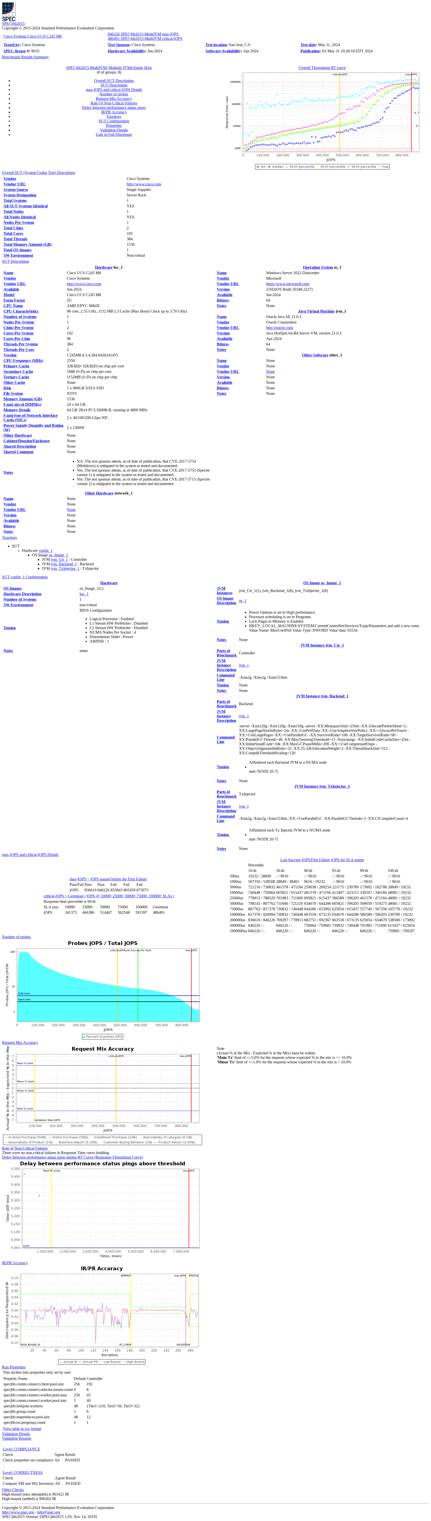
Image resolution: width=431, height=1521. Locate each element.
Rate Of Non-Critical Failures (114, 103)
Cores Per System (18, 333)
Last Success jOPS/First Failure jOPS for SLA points (322, 860)
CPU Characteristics (20, 311)
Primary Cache (16, 366)
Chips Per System (18, 328)
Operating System (318, 267)
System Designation (19, 195)
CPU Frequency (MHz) (23, 360)
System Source (15, 189)
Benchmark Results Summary (25, 57)
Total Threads (15, 239)
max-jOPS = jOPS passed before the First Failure (108, 879)
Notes (8, 472)
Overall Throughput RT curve (322, 68)
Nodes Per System (18, 222)
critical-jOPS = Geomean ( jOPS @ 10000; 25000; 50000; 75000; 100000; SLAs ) (109, 896)
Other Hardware (17, 435)
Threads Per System (20, 344)
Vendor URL (14, 184)
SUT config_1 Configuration (25, 577)
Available (11, 289)
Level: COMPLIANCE (21, 1449)
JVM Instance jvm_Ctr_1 (322, 645)
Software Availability (223, 51)
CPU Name (13, 306)
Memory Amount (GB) (22, 399)
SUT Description (114, 85)
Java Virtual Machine (316, 311)
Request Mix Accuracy (114, 98)
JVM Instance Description (226, 665)
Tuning (9, 628)
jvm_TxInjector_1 (65, 568)
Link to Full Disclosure (114, 134)
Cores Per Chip (16, 339)
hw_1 (84, 594)
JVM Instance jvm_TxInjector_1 (322, 786)
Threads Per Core (18, 349)
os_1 (242, 600)
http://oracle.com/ (279, 328)
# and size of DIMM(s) (22, 404)
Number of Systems (19, 317)
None (71, 509)
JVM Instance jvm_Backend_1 (322, 696)
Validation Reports (16, 1438)
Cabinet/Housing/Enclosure (26, 441)
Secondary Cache (18, 371)
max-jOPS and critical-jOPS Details (114, 89)
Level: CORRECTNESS (23, 1472)
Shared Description (19, 446)
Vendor (9, 178)
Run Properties (13, 1367)
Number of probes (114, 94)
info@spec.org (48, 1512)
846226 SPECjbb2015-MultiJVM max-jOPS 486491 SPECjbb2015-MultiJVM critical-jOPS (145, 36)
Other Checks (13, 1490)
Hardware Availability (126, 51)
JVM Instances (224, 590)
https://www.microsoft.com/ (288, 284)
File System (13, 393)
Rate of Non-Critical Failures (25, 1148)
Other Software (315, 355)
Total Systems (15, 200)
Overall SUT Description (114, 81)
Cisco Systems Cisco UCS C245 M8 (32, 36)
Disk (7, 388)
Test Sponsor (119, 45)
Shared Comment (18, 452)
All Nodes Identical (19, 217)
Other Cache (14, 382)
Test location (216, 45)
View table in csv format (22, 1429)
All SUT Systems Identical (25, 206)
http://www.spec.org (18, 1512)
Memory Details (16, 410)
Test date (308, 45)
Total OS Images (17, 250)
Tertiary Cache (16, 377)
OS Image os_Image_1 (322, 583)
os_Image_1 (58, 555)
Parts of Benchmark (227, 653)
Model (8, 295)
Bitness (9, 526)
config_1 (46, 550)
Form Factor (14, 300)
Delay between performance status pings (114, 107)
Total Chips (13, 228)
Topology (113, 116)
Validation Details (114, 130)
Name (8, 273)
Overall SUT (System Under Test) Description (38, 172)
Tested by (11, 45)
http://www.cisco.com (144, 184)
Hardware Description (22, 594)
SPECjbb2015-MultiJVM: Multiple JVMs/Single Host (109, 68)
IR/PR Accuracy (114, 112)
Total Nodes (13, 211)
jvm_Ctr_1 (59, 559)
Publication (310, 51)
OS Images (12, 588)
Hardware (103, 267)
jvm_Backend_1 (64, 564)
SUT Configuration (114, 121)
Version (9, 355)
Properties (114, 125)
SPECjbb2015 (13, 23)
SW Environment (18, 255)
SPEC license (14, 51)
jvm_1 (244, 665)
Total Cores (13, 233)
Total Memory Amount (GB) (27, 244)
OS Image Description (226, 600)
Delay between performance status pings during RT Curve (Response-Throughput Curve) (72, 1157)
